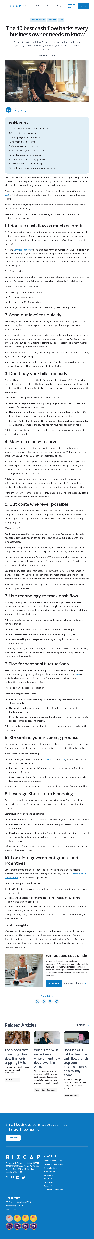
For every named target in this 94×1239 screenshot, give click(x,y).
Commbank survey (22, 249)
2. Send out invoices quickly (22, 133)
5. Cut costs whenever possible (24, 146)
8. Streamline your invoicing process (27, 159)
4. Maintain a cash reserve (22, 141)
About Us (48, 1179)
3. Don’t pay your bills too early (24, 137)
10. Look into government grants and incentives (33, 168)
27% (78, 674)
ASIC (7, 195)
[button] (28, 5)
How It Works (50, 1171)
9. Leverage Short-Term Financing (26, 163)
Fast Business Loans (53, 1161)
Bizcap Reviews (50, 1168)
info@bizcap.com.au (14, 1205)
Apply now (13, 1138)
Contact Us (49, 1182)
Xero (62, 759)
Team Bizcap (20, 111)
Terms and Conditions (53, 1189)
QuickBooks (49, 759)
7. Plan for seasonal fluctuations (25, 155)
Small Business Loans (53, 1164)
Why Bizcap (49, 1175)
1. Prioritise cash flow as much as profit (28, 128)
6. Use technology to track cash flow (27, 150)
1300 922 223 (71, 5)
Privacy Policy (50, 1186)
